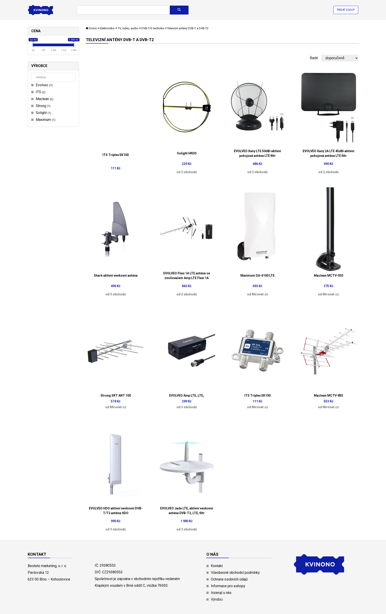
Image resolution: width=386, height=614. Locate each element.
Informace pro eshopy (228, 586)
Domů (92, 28)
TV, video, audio (128, 28)
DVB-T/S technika (152, 28)
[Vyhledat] (179, 10)
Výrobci (217, 599)
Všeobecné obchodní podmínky (235, 572)
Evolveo (44, 85)
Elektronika (107, 28)
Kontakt (217, 566)
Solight (43, 113)
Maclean (44, 99)
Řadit (314, 58)
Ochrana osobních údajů (229, 579)
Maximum (45, 120)
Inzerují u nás (221, 593)
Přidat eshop (346, 9)
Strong (42, 106)
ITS (40, 92)
